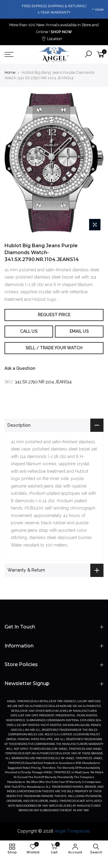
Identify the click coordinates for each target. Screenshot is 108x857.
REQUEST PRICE (54, 314)
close (99, 9)
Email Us (79, 331)
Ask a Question (19, 368)
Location (54, 38)
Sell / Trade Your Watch (54, 347)
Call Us (29, 331)
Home (9, 72)
